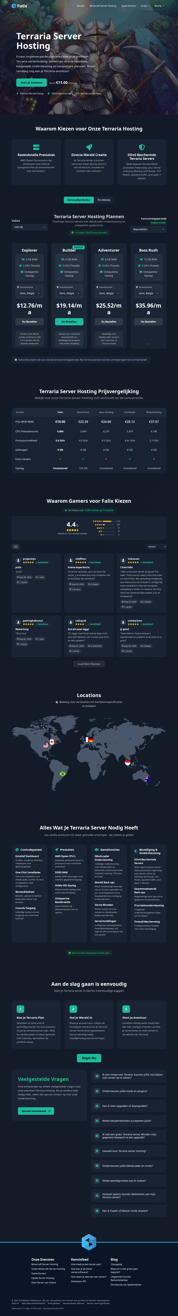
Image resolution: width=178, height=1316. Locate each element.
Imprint (15, 1303)
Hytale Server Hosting (42, 1278)
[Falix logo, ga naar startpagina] (20, 5)
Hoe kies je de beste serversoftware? (81, 1270)
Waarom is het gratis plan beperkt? (124, 1270)
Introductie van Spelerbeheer (126, 1284)
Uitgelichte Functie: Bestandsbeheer (121, 1278)
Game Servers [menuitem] (128, 5)
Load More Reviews (89, 664)
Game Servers (38, 1273)
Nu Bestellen (29, 321)
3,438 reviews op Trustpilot (99, 510)
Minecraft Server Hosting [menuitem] (103, 5)
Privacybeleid (54, 1303)
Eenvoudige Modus (79, 200)
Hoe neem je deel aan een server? (88, 1276)
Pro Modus (104, 200)
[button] (89, 739)
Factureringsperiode (153, 220)
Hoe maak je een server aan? (86, 1264)
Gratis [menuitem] (144, 5)
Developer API (78, 1281)
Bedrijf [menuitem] (158, 5)
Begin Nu (89, 1058)
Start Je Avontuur (32, 82)
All (15, 546)
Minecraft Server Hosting (44, 1264)
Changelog (116, 1264)
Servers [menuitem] (81, 5)
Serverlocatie (26, 287)
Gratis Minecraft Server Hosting (48, 1268)
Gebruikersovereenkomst (33, 1303)
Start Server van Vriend (43, 1282)
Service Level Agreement (98, 1303)
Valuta (16, 220)
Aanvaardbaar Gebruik (73, 1303)
